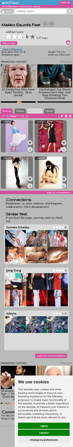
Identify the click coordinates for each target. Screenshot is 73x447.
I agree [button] (44, 425)
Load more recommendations (51, 356)
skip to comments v (59, 192)
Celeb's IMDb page (12, 49)
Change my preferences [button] (44, 439)
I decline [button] (44, 432)
